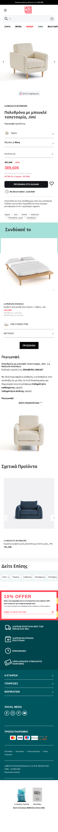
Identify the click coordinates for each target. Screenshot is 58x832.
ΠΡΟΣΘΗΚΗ (29, 345)
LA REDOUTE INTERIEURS (15, 540)
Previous (5, 292)
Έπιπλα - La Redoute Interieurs (16, 577)
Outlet (29, 26)
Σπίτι (7, 26)
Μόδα (18, 26)
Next (54, 290)
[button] (6, 18)
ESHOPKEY (16, 772)
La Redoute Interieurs (15, 105)
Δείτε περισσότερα (29, 402)
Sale (40, 26)
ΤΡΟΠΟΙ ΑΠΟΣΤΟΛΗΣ (33, 752)
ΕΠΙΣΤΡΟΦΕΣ (8, 752)
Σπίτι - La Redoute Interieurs (5, 577)
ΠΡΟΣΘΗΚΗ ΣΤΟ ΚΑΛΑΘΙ (26, 184)
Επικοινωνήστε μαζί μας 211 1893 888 (29, 2)
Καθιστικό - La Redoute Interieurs (27, 577)
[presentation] (3, 61)
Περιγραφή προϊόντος (14, 123)
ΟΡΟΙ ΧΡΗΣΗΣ (20, 752)
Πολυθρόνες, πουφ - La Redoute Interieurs (40, 577)
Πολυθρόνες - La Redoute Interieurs (52, 577)
